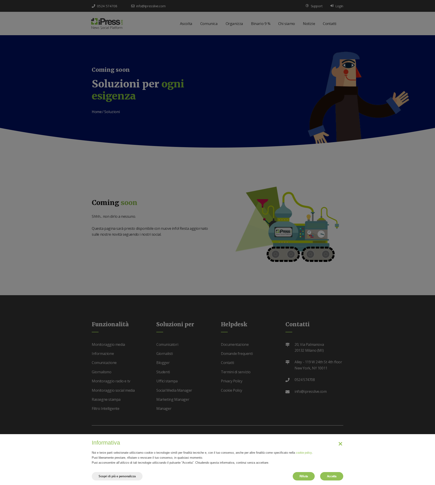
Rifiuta (304, 476)
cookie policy (304, 452)
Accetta (331, 476)
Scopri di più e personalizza (117, 476)
